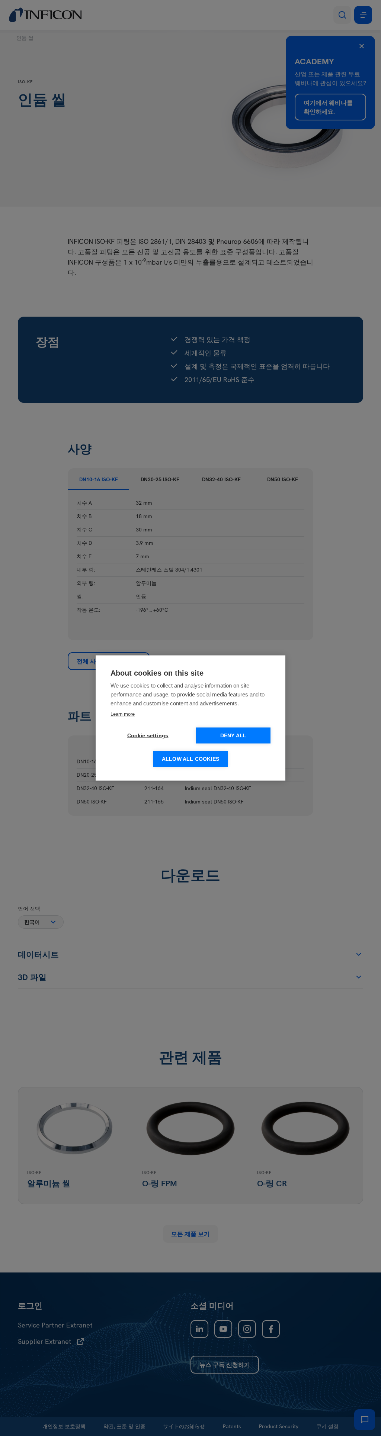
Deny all (233, 735)
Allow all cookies (190, 759)
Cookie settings (148, 735)
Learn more (123, 714)
